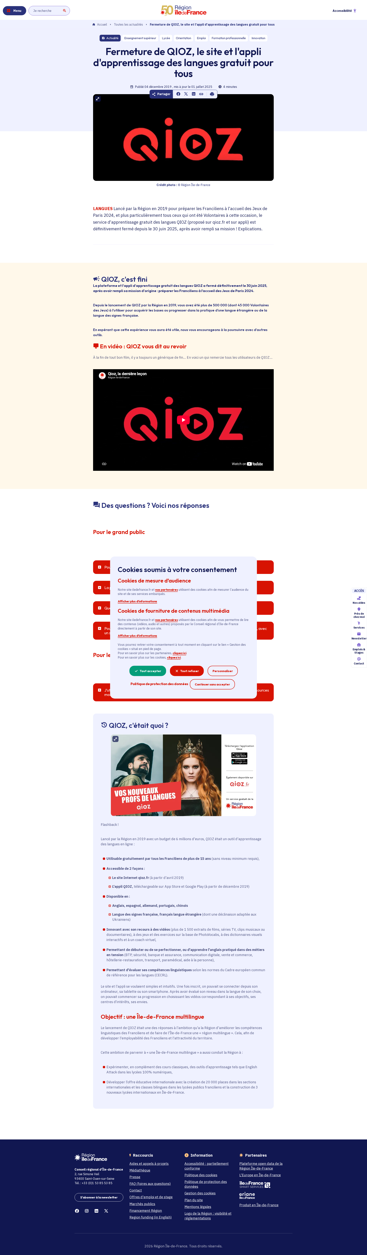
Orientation (183, 38)
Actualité (112, 38)
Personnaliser (223, 671)
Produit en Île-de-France (258, 1205)
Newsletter (359, 638)
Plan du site (193, 1200)
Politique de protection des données (205, 1184)
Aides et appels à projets (149, 1163)
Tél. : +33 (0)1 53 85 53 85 (93, 1183)
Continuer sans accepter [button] (212, 684)
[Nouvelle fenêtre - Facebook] (77, 1211)
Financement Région (145, 1210)
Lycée (166, 38)
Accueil (102, 25)
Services (359, 628)
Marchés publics (142, 1204)
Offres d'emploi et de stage (151, 1197)
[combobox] (49, 10)
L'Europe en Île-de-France (260, 1175)
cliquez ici (179, 653)
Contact (359, 663)
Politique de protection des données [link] (159, 684)
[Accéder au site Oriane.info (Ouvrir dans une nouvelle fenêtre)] (263, 1195)
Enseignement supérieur (140, 38)
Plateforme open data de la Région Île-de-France (261, 1166)
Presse (134, 1177)
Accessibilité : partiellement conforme (206, 1166)
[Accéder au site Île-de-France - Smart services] (263, 1184)
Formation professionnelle (229, 38)
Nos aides (359, 602)
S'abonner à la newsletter (99, 1197)
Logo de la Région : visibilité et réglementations (207, 1215)
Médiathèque (139, 1170)
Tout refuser (189, 671)
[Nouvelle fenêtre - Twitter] (106, 1211)
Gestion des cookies (200, 1193)
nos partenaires (166, 589)
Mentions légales (197, 1207)
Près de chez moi (359, 615)
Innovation (258, 38)
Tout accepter (150, 671)
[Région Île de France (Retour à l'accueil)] (183, 11)
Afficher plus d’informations (137, 601)
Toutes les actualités (128, 24)
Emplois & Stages (359, 651)
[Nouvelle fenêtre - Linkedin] (96, 1211)
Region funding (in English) (150, 1217)
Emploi (201, 38)
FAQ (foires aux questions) (150, 1183)
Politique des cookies (200, 1175)
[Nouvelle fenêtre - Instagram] (86, 1211)
